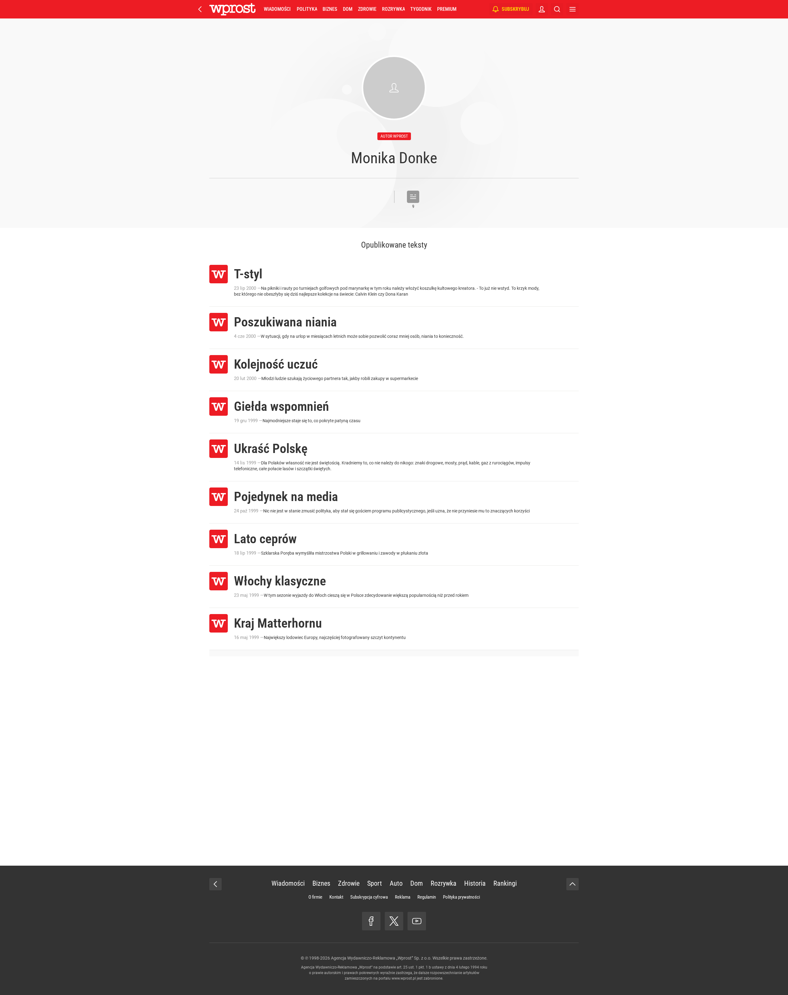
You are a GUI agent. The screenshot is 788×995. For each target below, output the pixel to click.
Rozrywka (393, 9)
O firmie (315, 897)
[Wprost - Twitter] (394, 921)
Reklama (402, 897)
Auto (396, 883)
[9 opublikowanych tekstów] (413, 197)
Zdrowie (367, 9)
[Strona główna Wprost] (232, 9)
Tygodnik (421, 9)
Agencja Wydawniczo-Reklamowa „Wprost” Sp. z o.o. (381, 958)
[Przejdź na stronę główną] (200, 9)
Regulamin (426, 897)
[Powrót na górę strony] (572, 884)
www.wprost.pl (404, 978)
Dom (347, 9)
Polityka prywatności (461, 897)
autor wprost (394, 136)
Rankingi (505, 883)
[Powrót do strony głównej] (215, 884)
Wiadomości (277, 9)
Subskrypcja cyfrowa (369, 897)
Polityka (307, 9)
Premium (446, 9)
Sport (374, 883)
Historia (475, 883)
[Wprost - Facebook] (371, 921)
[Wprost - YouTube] (417, 921)
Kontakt (336, 897)
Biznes (330, 9)
